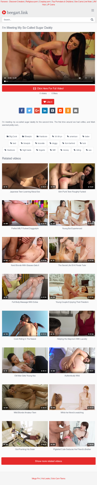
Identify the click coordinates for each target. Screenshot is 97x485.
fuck (84, 143)
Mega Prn (36, 478)
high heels (26, 149)
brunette (41, 143)
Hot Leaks (45, 478)
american (73, 136)
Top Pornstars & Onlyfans (62, 1)
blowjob (26, 143)
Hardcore (43, 136)
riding (78, 149)
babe (87, 136)
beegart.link (17, 12)
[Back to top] (93, 479)
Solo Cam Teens (58, 478)
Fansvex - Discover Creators (12, 1)
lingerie (41, 149)
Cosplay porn (44, 1)
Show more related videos (48, 461)
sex (90, 149)
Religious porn (32, 1)
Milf (53, 149)
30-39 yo (58, 136)
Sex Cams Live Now (83, 1)
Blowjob (28, 136)
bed (14, 143)
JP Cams (51, 4)
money (66, 149)
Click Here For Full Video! (50, 88)
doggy (54, 143)
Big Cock (13, 136)
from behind (70, 143)
